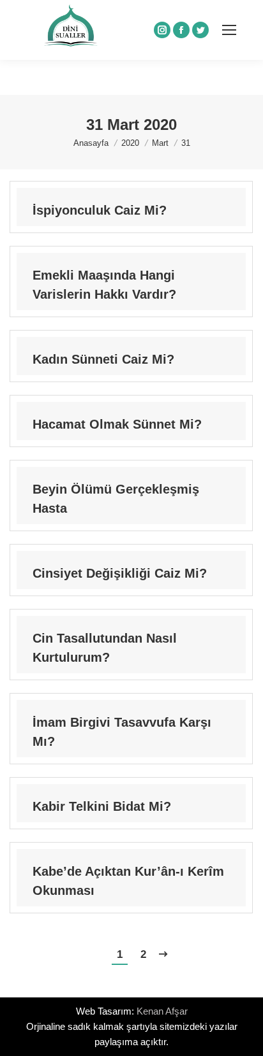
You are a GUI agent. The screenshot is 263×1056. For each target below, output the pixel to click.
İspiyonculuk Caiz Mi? (100, 210)
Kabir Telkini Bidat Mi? (102, 806)
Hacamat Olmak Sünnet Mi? (117, 424)
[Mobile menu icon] (229, 30)
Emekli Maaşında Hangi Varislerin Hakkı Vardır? (104, 284)
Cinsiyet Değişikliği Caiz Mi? (120, 573)
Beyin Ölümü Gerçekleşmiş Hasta (116, 498)
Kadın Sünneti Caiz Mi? (103, 359)
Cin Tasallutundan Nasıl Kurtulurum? (105, 647)
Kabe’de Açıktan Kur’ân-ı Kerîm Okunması (128, 880)
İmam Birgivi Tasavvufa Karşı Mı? (122, 731)
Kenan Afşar (162, 1011)
